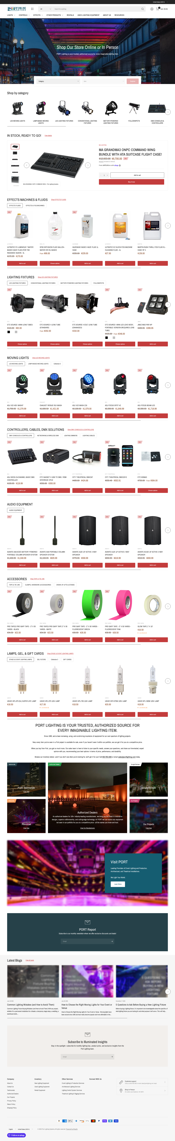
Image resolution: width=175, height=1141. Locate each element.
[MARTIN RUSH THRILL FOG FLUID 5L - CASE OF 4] (153, 226)
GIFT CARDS (67, 659)
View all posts (30, 960)
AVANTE (9, 549)
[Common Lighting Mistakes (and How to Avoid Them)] (33, 981)
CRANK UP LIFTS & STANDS (65, 585)
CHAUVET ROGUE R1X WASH (51, 405)
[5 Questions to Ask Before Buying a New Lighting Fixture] (142, 981)
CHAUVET (42, 402)
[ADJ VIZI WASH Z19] (87, 384)
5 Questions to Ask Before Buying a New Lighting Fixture (141, 1004)
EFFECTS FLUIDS (15, 205)
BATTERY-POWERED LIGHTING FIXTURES (110, 122)
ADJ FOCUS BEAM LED (146, 405)
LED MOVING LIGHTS (17, 121)
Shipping (101, 161)
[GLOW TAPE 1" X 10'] (153, 605)
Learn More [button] (117, 884)
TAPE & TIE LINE (14, 585)
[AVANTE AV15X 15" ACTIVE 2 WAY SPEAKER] (153, 530)
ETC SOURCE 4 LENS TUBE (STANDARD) (50, 326)
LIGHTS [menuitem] (10, 15)
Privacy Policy (11, 1101)
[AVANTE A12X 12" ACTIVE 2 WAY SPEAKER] (120, 530)
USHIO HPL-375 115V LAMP (50, 701)
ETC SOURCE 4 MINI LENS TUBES (20, 324)
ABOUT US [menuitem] (107, 15)
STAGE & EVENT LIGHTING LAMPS (20, 659)
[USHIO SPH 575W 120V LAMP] (120, 680)
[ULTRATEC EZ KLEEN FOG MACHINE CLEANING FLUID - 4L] (120, 226)
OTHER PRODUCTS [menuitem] (53, 15)
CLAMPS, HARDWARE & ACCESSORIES (38, 585)
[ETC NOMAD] (153, 456)
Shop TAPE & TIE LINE (37, 579)
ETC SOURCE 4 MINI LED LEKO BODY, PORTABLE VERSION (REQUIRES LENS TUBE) (119, 327)
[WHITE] (12, 331)
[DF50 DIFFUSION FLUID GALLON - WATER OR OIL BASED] (55, 226)
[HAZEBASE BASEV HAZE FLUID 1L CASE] (87, 226)
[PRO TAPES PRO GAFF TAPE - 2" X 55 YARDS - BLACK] (22, 605)
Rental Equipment (40, 1090)
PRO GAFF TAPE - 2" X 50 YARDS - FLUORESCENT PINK (118, 628)
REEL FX (42, 244)
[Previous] (7, 112)
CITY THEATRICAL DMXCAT (82, 477)
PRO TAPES (10, 623)
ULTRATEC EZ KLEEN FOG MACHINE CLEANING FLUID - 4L (118, 248)
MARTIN (140, 244)
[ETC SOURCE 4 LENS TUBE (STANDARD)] (55, 303)
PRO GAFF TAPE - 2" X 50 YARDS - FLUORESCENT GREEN (85, 628)
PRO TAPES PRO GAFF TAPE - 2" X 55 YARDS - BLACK (21, 628)
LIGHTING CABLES (89, 435)
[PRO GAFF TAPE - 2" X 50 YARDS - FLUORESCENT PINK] (120, 605)
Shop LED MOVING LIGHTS (41, 358)
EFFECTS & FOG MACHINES (35, 205)
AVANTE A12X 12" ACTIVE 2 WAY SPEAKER (117, 553)
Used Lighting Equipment (42, 1087)
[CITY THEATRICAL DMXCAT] (87, 456)
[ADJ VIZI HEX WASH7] (22, 384)
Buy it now (131, 182)
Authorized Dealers (13, 1094)
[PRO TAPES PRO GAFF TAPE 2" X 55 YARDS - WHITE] (55, 605)
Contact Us (10, 1087)
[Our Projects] (149, 816)
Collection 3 (57, 364)
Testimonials (11, 1090)
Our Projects (11, 1097)
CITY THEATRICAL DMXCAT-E (116, 477)
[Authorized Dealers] (87, 798)
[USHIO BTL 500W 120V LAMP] (153, 680)
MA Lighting (103, 145)
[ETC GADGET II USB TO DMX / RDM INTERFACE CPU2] (55, 456)
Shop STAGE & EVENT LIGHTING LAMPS (60, 653)
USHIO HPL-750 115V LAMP (82, 701)
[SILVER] (16, 331)
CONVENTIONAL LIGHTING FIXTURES (87, 122)
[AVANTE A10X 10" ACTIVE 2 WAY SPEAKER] (87, 530)
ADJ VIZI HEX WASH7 (15, 405)
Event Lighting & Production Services (73, 1083)
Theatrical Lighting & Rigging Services (73, 1094)
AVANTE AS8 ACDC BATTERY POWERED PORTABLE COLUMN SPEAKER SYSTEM (22, 553)
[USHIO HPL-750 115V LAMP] (87, 680)
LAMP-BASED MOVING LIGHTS (41, 122)
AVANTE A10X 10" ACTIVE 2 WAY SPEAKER (84, 553)
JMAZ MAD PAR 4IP (145, 324)
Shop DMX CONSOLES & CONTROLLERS (81, 429)
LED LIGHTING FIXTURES (64, 121)
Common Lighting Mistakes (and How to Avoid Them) (30, 1004)
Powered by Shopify (72, 1129)
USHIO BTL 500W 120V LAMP (148, 701)
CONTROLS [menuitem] (23, 15)
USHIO (9, 698)
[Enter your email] (112, 941)
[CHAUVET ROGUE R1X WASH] (55, 384)
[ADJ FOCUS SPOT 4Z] (120, 384)
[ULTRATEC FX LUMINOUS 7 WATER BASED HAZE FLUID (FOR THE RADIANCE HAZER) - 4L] (22, 226)
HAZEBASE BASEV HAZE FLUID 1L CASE (85, 248)
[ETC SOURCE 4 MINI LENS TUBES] (22, 303)
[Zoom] (88, 148)
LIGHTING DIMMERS (70, 435)
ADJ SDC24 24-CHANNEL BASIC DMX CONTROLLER (21, 478)
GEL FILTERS (41, 659)
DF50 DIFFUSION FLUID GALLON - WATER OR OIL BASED (52, 248)
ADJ (8, 402)
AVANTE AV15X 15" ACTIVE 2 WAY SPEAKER (150, 553)
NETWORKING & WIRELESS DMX (48, 435)
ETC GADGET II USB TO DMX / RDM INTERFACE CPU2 (53, 478)
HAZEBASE (75, 244)
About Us (10, 1083)
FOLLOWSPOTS (134, 121)
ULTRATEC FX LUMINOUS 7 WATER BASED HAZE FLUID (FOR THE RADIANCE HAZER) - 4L (20, 250)
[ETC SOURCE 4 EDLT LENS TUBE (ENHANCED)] (87, 303)
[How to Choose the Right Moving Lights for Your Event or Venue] (88, 981)
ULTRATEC (10, 244)
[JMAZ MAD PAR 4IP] (153, 303)
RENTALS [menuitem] (70, 15)
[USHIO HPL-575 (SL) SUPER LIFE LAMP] (22, 680)
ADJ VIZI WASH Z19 (79, 405)
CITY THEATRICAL (77, 474)
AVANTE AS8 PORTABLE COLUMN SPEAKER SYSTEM (52, 553)
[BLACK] (8, 331)
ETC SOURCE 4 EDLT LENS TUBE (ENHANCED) (84, 326)
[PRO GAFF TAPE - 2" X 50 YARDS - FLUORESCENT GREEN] (87, 605)
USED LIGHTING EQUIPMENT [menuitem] (88, 15)
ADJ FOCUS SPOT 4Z (113, 405)
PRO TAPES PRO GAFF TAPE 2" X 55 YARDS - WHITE (53, 628)
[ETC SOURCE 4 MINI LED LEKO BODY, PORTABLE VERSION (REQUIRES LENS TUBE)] (120, 303)
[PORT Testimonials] (26, 780)
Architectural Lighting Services (71, 1087)
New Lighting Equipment (42, 1083)
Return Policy (11, 1104)
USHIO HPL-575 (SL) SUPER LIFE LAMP (21, 701)
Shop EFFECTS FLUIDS (58, 199)
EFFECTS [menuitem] (36, 15)
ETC (8, 321)
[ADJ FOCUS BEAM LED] (153, 384)
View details (48, 135)
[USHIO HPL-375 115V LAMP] (55, 680)
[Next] (168, 112)
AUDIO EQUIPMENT (15, 510)
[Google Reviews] (149, 780)
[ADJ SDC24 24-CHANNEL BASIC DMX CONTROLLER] (22, 456)
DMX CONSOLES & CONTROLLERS (157, 122)
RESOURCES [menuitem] (119, 15)
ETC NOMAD (142, 477)
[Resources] (26, 816)
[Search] (143, 9)
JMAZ (139, 321)
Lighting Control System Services (72, 1090)
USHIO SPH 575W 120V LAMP (116, 701)
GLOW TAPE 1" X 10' (145, 626)
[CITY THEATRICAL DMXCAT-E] (120, 456)
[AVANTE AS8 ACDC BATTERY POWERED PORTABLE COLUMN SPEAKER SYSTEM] (22, 530)
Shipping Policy (12, 1108)
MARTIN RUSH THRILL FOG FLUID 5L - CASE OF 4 (152, 248)
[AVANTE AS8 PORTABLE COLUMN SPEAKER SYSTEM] (55, 530)
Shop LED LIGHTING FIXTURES (48, 277)
